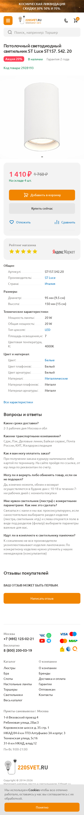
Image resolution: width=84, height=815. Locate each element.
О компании (47, 668)
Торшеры (10, 689)
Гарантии (45, 684)
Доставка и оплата (52, 678)
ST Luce (50, 277)
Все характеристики (18, 402)
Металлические (56, 378)
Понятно (42, 807)
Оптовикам (47, 689)
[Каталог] (8, 20)
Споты (8, 678)
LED (47, 330)
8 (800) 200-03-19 (18, 650)
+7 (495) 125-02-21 (19, 638)
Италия (50, 283)
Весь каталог (13, 700)
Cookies (34, 790)
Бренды (44, 673)
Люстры (9, 668)
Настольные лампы (18, 684)
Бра (6, 673)
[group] (42, 117)
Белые (50, 360)
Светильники (13, 695)
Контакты (46, 695)
